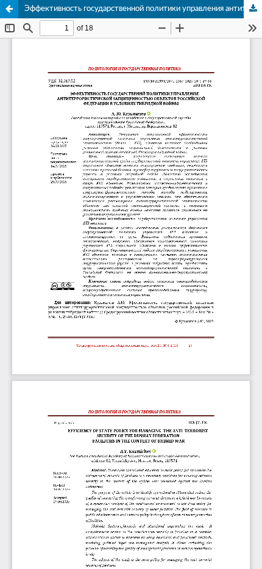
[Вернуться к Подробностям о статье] (9, 9)
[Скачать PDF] (253, 9)
